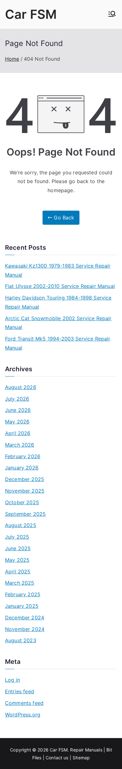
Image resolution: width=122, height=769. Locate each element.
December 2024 (24, 617)
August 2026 (20, 387)
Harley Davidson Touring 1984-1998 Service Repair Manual (58, 302)
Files (37, 757)
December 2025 (24, 479)
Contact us (57, 757)
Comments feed (24, 703)
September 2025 (25, 514)
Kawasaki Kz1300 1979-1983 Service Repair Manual (57, 270)
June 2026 (18, 410)
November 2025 (24, 491)
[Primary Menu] (112, 14)
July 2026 (17, 399)
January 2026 (21, 467)
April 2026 (18, 433)
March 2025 (19, 583)
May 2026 (17, 421)
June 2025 (18, 548)
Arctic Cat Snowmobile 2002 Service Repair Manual (58, 323)
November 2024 (24, 629)
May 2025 (17, 560)
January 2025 (21, 606)
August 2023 (20, 640)
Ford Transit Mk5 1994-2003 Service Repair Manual (57, 343)
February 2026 (22, 456)
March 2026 (19, 445)
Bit (109, 749)
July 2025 (17, 537)
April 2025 (18, 571)
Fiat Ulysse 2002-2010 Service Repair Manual (60, 286)
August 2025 (20, 525)
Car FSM (31, 14)
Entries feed (19, 691)
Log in (12, 680)
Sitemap (81, 757)
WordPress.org (22, 714)
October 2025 (22, 502)
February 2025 (22, 594)
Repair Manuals (86, 749)
